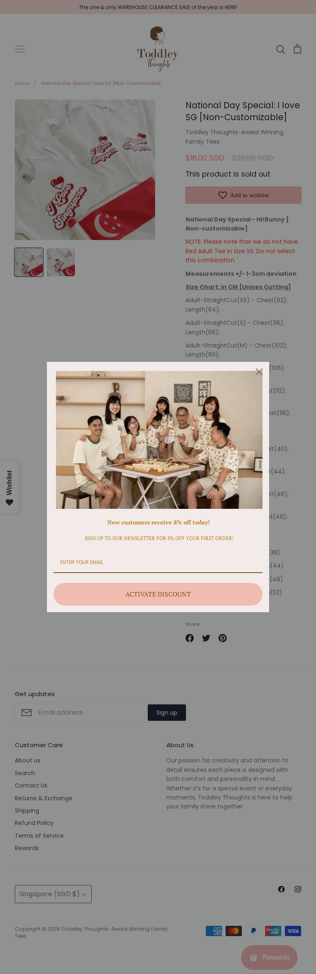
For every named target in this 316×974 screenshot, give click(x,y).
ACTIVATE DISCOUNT (158, 594)
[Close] (259, 372)
